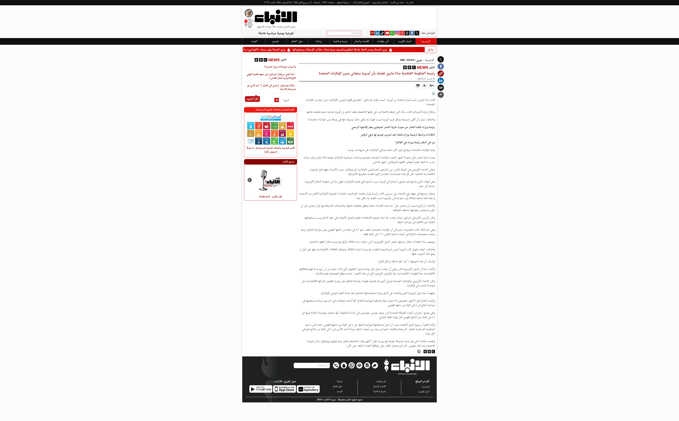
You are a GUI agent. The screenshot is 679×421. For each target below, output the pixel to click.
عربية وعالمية (379, 391)
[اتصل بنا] (336, 365)
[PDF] (372, 33)
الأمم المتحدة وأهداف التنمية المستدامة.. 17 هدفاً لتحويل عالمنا (270, 150)
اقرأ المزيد (252, 99)
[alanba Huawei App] (308, 389)
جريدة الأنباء (330, 400)
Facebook (412, 33)
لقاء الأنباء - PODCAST (270, 197)
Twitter (417, 33)
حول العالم (337, 386)
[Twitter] (441, 59)
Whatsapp (392, 33)
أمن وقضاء (383, 41)
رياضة (339, 381)
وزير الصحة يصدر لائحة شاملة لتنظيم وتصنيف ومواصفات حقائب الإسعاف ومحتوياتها (364, 49)
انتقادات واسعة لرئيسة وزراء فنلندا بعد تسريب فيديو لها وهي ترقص (397, 135)
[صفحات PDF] (359, 365)
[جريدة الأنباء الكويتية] (270, 18)
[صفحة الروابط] (344, 365)
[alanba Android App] (260, 389)
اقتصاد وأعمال (361, 41)
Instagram (397, 33)
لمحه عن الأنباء (397, 3)
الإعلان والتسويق (380, 3)
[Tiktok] (382, 33)
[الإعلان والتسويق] (375, 365)
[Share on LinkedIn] (441, 81)
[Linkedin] (377, 33)
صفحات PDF (328, 3)
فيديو (402, 33)
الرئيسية (426, 41)
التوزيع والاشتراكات (361, 3)
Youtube (387, 33)
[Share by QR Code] (441, 88)
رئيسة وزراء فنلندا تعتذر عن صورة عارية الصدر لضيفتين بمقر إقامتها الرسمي (393, 127)
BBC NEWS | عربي (411, 60)
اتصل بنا (410, 3)
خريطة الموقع (343, 3)
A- (424, 85)
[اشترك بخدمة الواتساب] (352, 365)
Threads (407, 33)
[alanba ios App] (284, 389)
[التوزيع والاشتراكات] (367, 365)
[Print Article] (418, 86)
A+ (432, 85)
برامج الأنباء (288, 162)
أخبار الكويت (423, 391)
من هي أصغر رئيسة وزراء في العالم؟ (415, 142)
